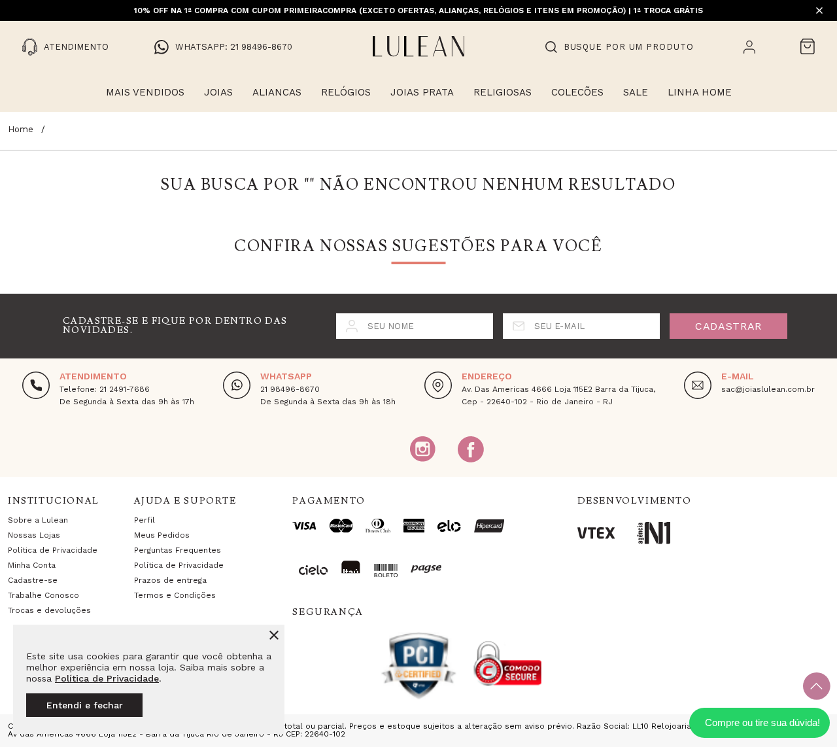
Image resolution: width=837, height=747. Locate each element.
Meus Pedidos (162, 535)
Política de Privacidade (107, 678)
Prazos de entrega (170, 580)
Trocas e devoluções (49, 610)
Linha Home (700, 92)
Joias (218, 92)
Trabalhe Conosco (43, 595)
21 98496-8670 (290, 389)
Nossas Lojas (34, 535)
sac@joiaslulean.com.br (768, 389)
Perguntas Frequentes (177, 550)
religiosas (502, 92)
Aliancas (276, 92)
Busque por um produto (629, 47)
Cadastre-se (33, 580)
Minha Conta (32, 565)
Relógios (346, 92)
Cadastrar (728, 326)
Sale (635, 92)
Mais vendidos (145, 92)
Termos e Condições (175, 595)
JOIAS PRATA (422, 92)
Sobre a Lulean (38, 520)
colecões (577, 92)
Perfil (144, 520)
